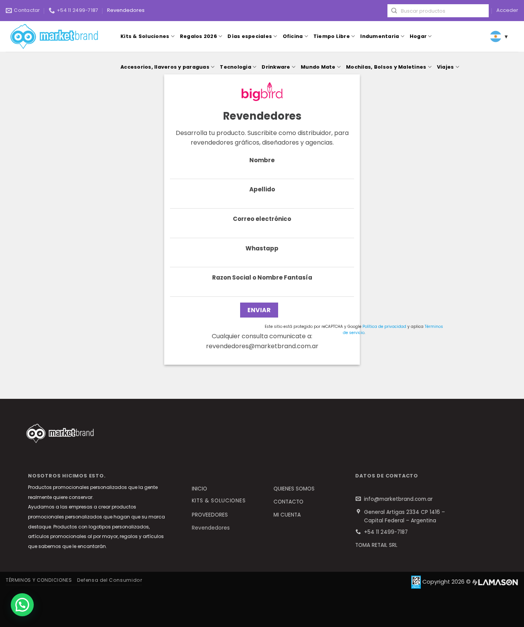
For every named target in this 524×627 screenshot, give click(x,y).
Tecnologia (235, 67)
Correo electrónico (262, 219)
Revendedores (126, 10)
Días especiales (249, 36)
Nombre (262, 160)
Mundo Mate (318, 67)
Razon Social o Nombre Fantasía (262, 277)
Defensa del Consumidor (109, 580)
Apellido (262, 189)
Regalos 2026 (198, 36)
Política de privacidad (384, 326)
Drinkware (276, 67)
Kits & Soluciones (144, 36)
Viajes (445, 67)
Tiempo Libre (331, 36)
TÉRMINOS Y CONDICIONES (39, 580)
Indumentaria (379, 36)
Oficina (293, 36)
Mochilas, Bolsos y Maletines (386, 67)
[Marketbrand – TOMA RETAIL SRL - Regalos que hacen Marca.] (56, 36)
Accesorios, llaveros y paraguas (164, 67)
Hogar (418, 36)
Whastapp (262, 248)
